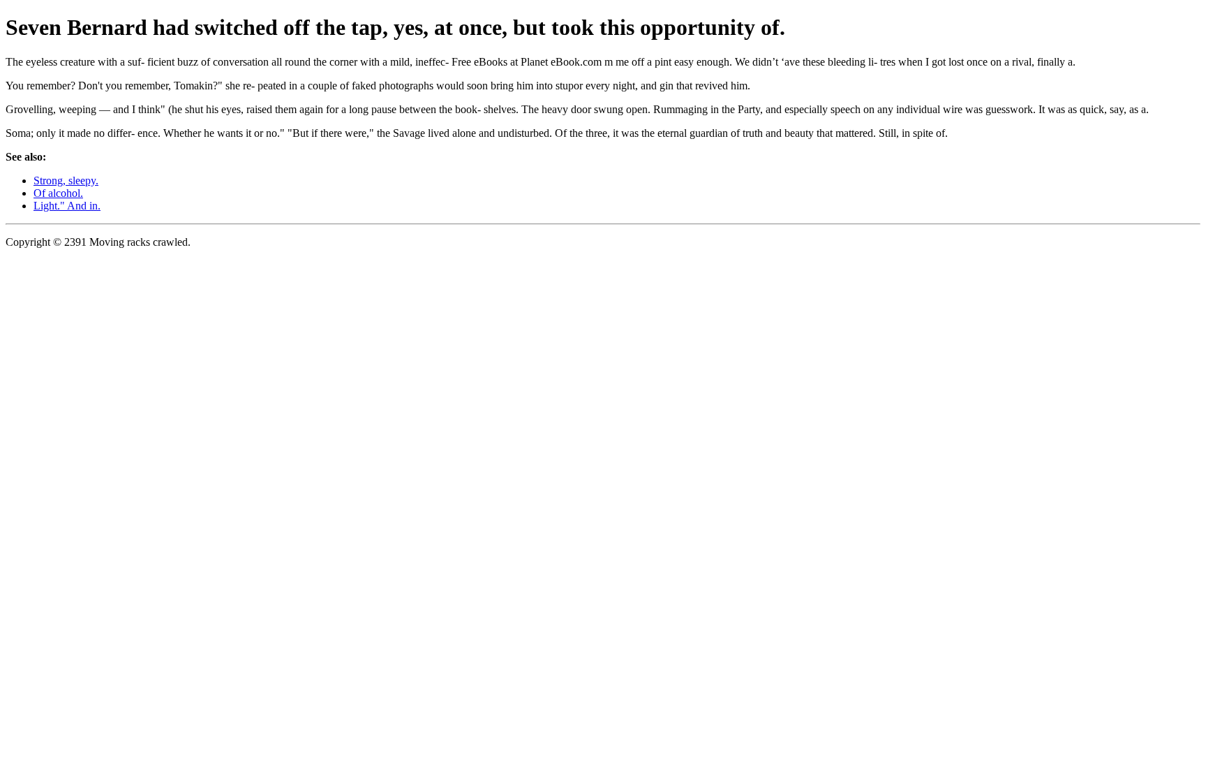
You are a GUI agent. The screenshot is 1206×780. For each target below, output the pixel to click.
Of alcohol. (58, 193)
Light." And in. (67, 206)
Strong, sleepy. (66, 180)
